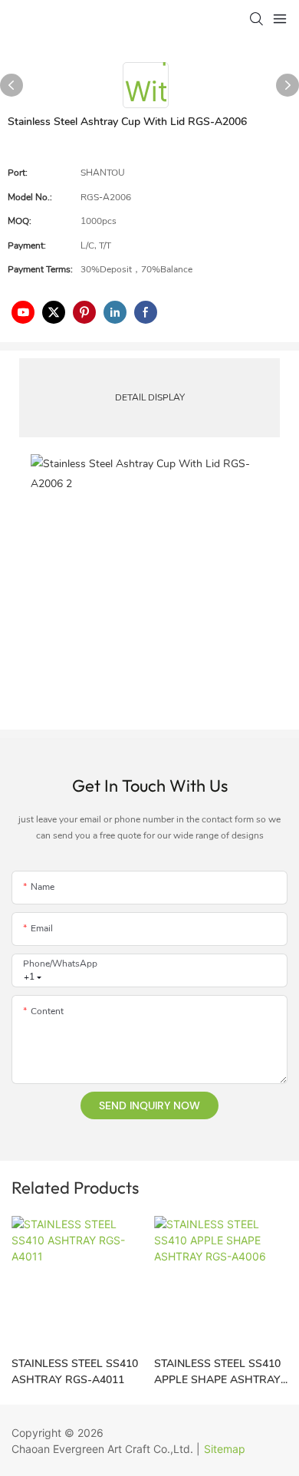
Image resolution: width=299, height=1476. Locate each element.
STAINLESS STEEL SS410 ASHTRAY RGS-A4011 (75, 1371)
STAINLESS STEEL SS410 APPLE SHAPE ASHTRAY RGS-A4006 (217, 1372)
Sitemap (224, 1448)
